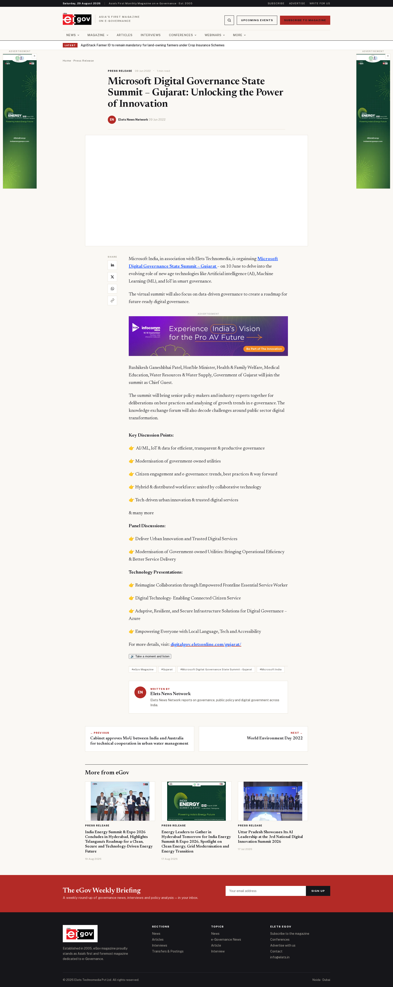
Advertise (297, 3)
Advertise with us (282, 945)
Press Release (83, 60)
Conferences (181, 35)
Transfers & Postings (168, 951)
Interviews (151, 35)
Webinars (213, 35)
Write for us (320, 3)
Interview (218, 951)
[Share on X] (112, 277)
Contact (276, 951)
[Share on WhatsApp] (112, 288)
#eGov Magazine (143, 669)
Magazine (96, 35)
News (71, 35)
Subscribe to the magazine (289, 933)
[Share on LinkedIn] (112, 265)
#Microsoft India (271, 669)
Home (67, 60)
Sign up (318, 891)
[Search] (229, 20)
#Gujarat (167, 669)
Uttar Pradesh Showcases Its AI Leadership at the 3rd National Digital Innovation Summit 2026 (270, 837)
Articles (125, 35)
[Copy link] (112, 300)
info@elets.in (280, 957)
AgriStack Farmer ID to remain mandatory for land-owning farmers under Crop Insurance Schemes (152, 45)
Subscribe (276, 3)
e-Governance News (226, 939)
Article (216, 945)
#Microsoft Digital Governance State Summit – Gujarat (216, 669)
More (237, 35)
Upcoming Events (257, 20)
